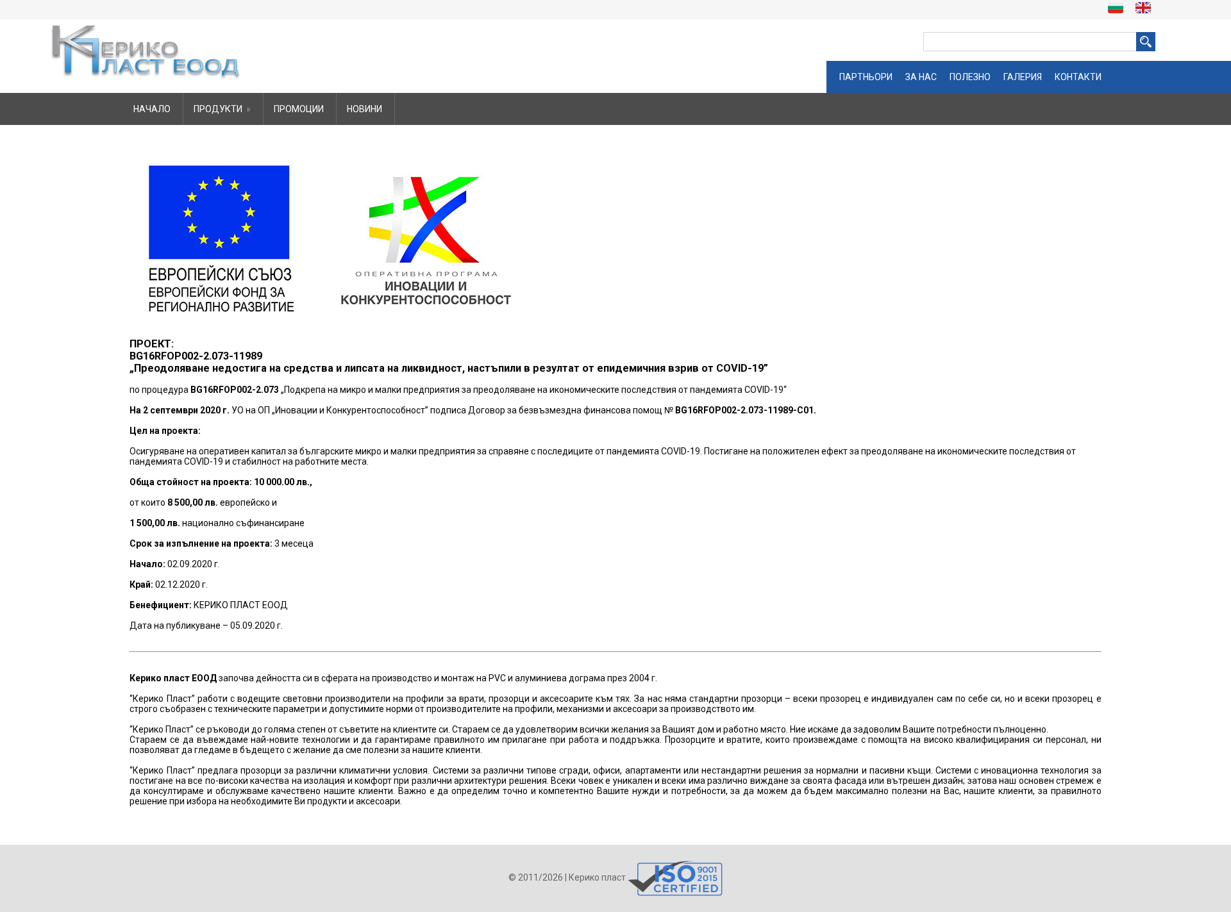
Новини (364, 109)
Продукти (222, 109)
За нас (921, 77)
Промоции (299, 109)
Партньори (865, 77)
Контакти (1078, 77)
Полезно (970, 77)
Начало (152, 109)
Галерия (1022, 77)
